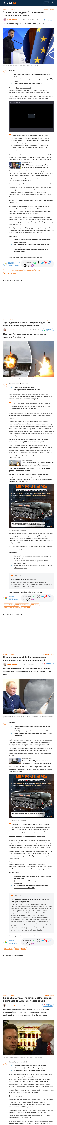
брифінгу (34, 92)
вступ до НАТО (39, 270)
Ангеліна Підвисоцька (13, 329)
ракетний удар (35, 604)
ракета (17, 948)
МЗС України (29, 270)
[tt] (25, 265)
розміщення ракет (47, 740)
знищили (36, 843)
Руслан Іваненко (12, 664)
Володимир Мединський (21, 604)
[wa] (34, 262)
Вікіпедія (32, 586)
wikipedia (39, 930)
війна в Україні (8, 604)
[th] (38, 262)
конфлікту (31, 1077)
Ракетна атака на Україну (11, 607)
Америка (23, 948)
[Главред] (11, 3)
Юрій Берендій (11, 1005)
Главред (21, 206)
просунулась (42, 862)
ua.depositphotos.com (47, 716)
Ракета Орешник (25, 607)
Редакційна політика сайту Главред (31, 257)
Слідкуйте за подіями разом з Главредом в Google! (13, 264)
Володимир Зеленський (23, 88)
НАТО (5, 270)
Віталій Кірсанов (12, 19)
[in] (32, 265)
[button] (4, 3)
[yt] (45, 262)
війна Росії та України (10, 273)
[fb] (49, 262)
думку (42, 851)
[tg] (42, 262)
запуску (15, 536)
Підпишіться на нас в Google (49, 19)
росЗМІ (36, 399)
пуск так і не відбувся (31, 546)
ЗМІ (48, 745)
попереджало (27, 477)
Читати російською (48, 9)
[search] (52, 2)
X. (30, 1117)
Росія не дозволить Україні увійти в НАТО (22, 217)
